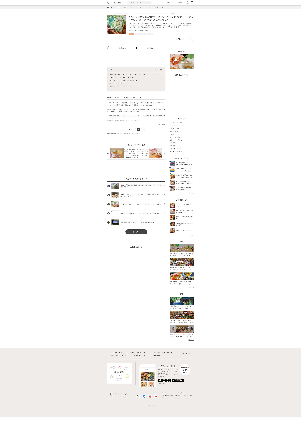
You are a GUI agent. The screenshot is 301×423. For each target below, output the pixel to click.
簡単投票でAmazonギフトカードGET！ (140, 30)
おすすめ (179, 2)
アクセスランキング (136, 355)
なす (115, 7)
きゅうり (151, 7)
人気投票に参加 (156, 355)
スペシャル (147, 355)
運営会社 (164, 398)
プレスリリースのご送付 (167, 395)
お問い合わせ (182, 393)
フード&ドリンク (168, 352)
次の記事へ (150, 48)
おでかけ (139, 352)
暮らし (146, 352)
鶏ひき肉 (125, 7)
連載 (117, 355)
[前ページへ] (130, 129)
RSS (175, 395)
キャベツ (120, 7)
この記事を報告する (161, 124)
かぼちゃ (156, 7)
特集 (112, 355)
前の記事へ (121, 48)
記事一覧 (164, 393)
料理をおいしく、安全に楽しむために (184, 395)
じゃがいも (145, 7)
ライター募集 (176, 393)
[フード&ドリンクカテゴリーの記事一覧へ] (131, 34)
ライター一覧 (170, 393)
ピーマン (130, 7)
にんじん (161, 7)
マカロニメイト (125, 355)
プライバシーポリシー (176, 398)
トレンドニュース (115, 352)
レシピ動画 (167, 2)
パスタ (139, 7)
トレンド (174, 2)
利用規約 (169, 398)
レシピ (124, 352)
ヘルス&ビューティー (155, 352)
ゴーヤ (135, 7)
